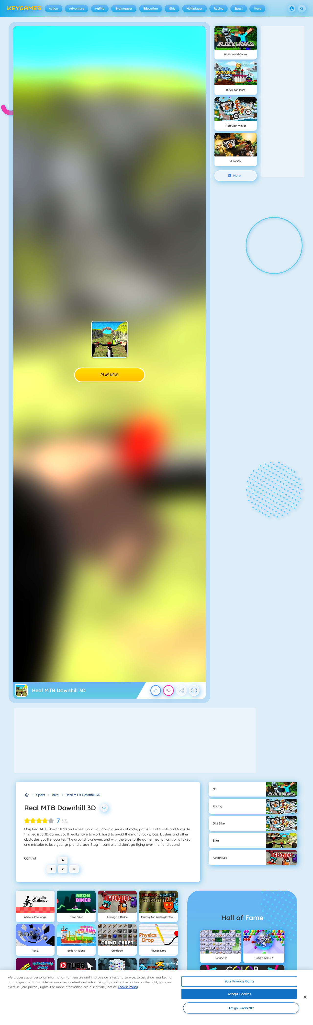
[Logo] (24, 8)
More (257, 8)
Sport (239, 8)
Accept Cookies (239, 994)
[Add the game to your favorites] (104, 808)
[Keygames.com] (26, 795)
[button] (292, 8)
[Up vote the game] (155, 690)
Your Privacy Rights (239, 981)
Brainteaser (123, 8)
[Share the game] (181, 690)
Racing (219, 8)
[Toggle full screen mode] (194, 690)
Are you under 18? (241, 1008)
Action (53, 8)
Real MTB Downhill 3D (83, 795)
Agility (99, 8)
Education (150, 8)
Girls (172, 8)
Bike (55, 795)
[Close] (305, 997)
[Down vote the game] (168, 690)
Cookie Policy (128, 987)
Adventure (76, 8)
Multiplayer (194, 8)
